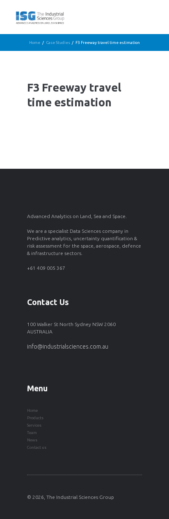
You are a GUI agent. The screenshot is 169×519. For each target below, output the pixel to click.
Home (34, 42)
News (32, 440)
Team (32, 432)
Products (35, 418)
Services (34, 425)
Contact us (36, 447)
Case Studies (58, 42)
